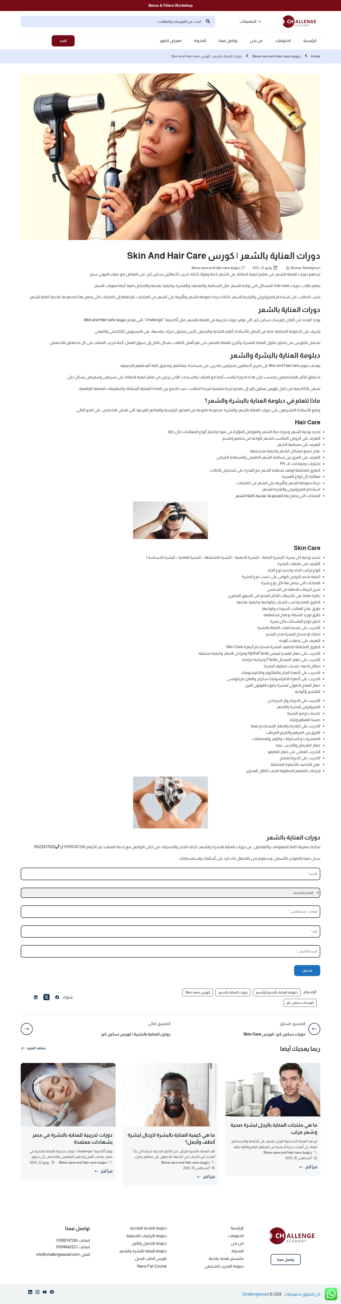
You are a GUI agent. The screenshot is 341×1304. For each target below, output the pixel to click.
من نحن (256, 41)
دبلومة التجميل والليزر (149, 1243)
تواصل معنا (228, 41)
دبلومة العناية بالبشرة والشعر (277, 992)
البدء (63, 41)
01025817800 (44, 847)
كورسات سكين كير (300, 1003)
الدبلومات (283, 41)
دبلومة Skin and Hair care (105, 320)
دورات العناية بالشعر (233, 992)
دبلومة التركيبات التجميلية (146, 1236)
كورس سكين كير (264, 388)
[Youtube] (45, 1293)
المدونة (200, 41)
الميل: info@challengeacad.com (63, 1254)
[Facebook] (57, 998)
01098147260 (67, 1240)
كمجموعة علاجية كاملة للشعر (259, 496)
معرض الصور (170, 41)
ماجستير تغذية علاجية (226, 1258)
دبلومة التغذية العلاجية (148, 1228)
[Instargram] (37, 1293)
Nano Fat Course (152, 1266)
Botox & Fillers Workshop (171, 5)
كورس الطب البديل (151, 1258)
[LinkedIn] (35, 998)
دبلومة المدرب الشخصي (224, 1266)
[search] (208, 21)
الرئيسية (310, 41)
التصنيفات (248, 21)
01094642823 (67, 1247)
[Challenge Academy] (301, 21)
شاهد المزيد (36, 1048)
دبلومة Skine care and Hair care (276, 56)
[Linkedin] (30, 1293)
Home (315, 56)
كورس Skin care (197, 992)
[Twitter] (46, 997)
